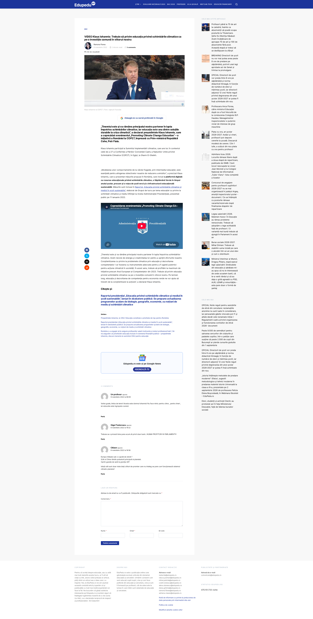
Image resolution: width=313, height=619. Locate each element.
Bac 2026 (171, 4)
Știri (137, 4)
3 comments (131, 47)
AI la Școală (192, 4)
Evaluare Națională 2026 (154, 4)
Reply (103, 416)
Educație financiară (223, 4)
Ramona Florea (100, 44)
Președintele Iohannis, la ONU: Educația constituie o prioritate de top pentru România (135, 318)
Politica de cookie (166, 605)
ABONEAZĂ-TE (142, 369)
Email (132, 531)
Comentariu (106, 499)
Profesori (181, 4)
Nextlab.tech (206, 4)
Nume (104, 531)
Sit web (161, 531)
